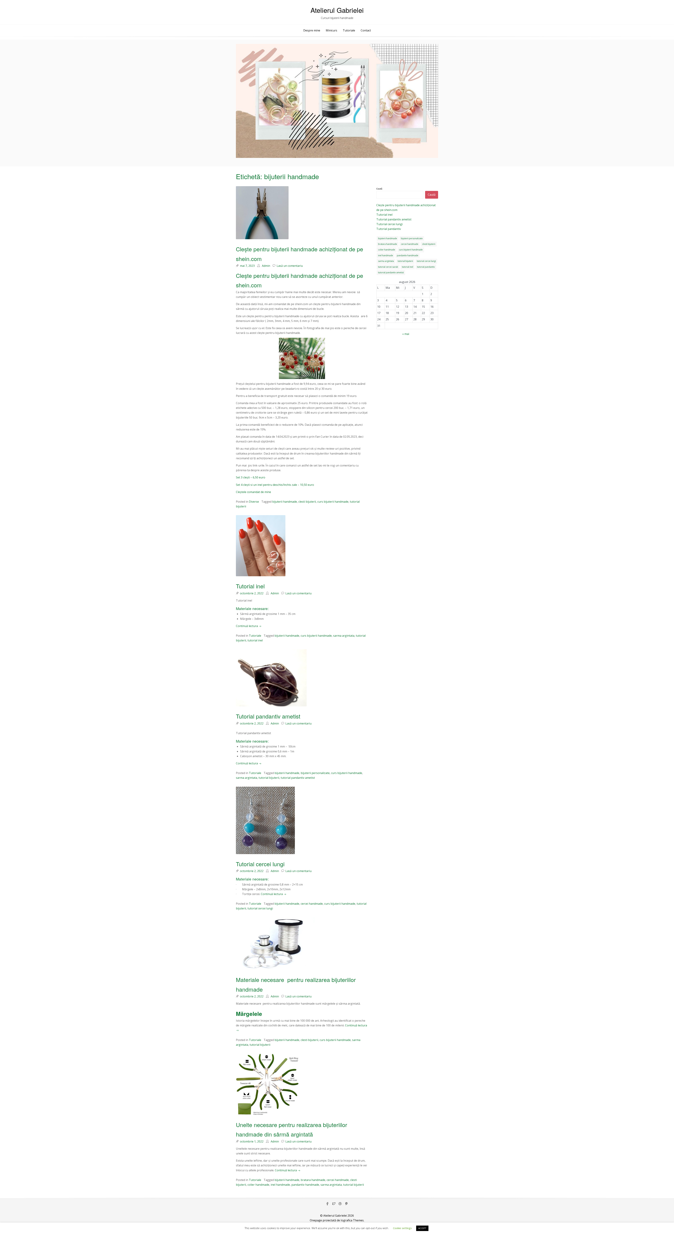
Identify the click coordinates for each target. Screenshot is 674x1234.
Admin (266, 266)
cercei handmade (312, 904)
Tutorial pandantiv (388, 229)
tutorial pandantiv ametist (298, 778)
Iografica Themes (352, 1220)
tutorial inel (255, 640)
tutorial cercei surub (388, 266)
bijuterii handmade (284, 502)
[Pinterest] (346, 1204)
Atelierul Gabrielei (337, 10)
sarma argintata (343, 636)
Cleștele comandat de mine (253, 492)
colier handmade (258, 1185)
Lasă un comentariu (290, 266)
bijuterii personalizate (315, 773)
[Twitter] (334, 1204)
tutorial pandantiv (426, 266)
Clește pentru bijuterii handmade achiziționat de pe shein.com (406, 207)
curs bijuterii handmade (332, 502)
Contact (366, 30)
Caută (379, 189)
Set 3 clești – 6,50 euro (250, 477)
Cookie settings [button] (402, 1228)
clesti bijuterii (307, 502)
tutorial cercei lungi (260, 908)
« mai (405, 334)
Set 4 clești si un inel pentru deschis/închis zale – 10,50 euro (275, 485)
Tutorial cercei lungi (260, 864)
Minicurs (331, 30)
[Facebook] (327, 1204)
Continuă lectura (248, 626)
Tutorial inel (250, 586)
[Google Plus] (340, 1204)
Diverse (254, 502)
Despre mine (311, 30)
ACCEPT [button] (422, 1228)
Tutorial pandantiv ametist (268, 716)
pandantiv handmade (305, 1185)
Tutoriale (349, 30)
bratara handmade (313, 1180)
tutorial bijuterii (269, 778)
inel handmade (280, 1185)
